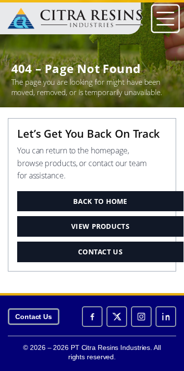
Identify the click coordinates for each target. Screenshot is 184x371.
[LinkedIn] (166, 316)
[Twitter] (116, 316)
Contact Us (100, 251)
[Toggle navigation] (165, 18)
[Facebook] (92, 316)
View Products (100, 226)
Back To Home (100, 201)
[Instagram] (141, 316)
